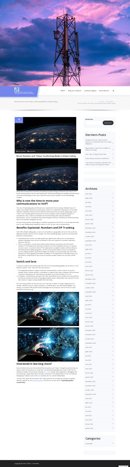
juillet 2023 (88, 351)
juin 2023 (88, 356)
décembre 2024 (90, 279)
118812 (62, 91)
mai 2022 (88, 411)
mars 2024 (88, 317)
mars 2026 (88, 215)
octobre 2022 (89, 390)
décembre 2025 (90, 228)
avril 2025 (88, 262)
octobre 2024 (89, 288)
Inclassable (109, 101)
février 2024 (89, 322)
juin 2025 (88, 253)
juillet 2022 (88, 403)
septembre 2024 (90, 292)
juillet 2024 (88, 300)
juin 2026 (88, 202)
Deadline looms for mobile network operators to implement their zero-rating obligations (98, 142)
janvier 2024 (89, 326)
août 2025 (88, 245)
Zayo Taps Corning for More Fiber (96, 154)
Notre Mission (104, 91)
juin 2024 (88, 305)
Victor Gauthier (21, 151)
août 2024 (88, 296)
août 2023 (88, 347)
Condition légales (90, 91)
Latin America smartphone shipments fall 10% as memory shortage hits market (98, 163)
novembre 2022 (90, 386)
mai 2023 (88, 360)
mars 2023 (88, 369)
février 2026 (89, 219)
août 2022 (88, 398)
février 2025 (89, 270)
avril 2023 (88, 364)
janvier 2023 (89, 377)
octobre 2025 (89, 236)
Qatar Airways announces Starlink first (97, 158)
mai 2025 (88, 258)
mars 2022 (88, 420)
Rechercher (89, 119)
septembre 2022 (90, 394)
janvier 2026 (89, 224)
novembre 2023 (90, 334)
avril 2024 (88, 313)
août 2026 (88, 194)
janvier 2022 (89, 428)
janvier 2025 (89, 275)
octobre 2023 (89, 339)
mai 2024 (88, 309)
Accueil (101, 101)
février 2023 (89, 373)
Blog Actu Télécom (74, 91)
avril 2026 (88, 211)
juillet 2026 (88, 198)
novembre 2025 (90, 232)
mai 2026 (88, 206)
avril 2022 (88, 415)
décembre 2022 (90, 381)
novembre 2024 (90, 283)
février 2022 (89, 424)
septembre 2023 (90, 343)
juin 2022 (88, 407)
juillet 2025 (88, 249)
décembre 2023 (90, 330)
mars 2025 (88, 266)
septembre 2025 (90, 241)
